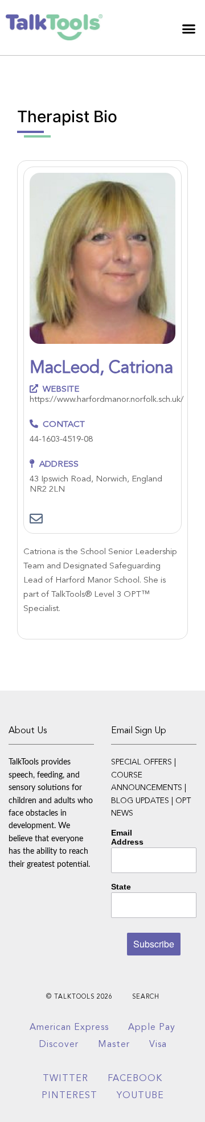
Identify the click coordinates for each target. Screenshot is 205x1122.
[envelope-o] (36, 519)
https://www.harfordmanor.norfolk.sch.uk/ (107, 400)
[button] (189, 29)
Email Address (127, 837)
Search (145, 997)
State (121, 886)
